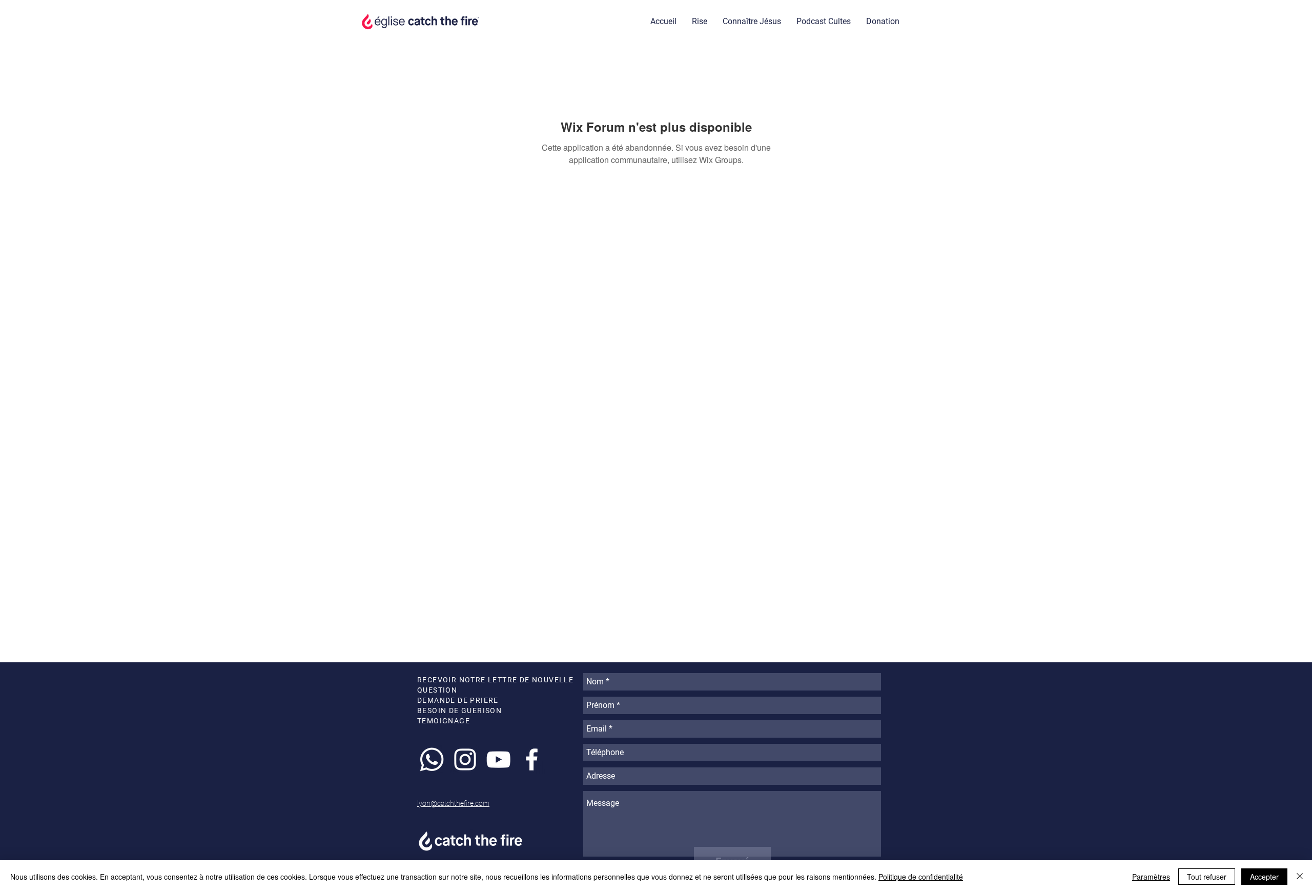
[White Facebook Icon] (531, 759)
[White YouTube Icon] (498, 759)
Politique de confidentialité (920, 876)
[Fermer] (1300, 876)
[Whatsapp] (431, 759)
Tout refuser (1206, 876)
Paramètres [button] (1151, 876)
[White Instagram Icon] (465, 759)
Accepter (1264, 876)
